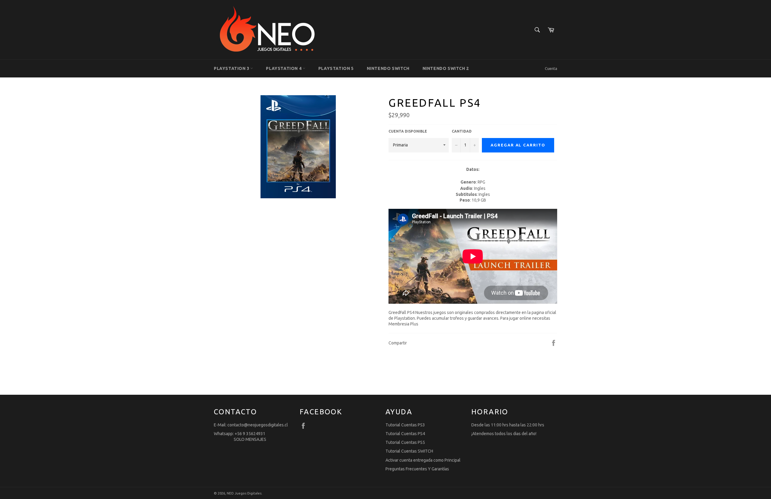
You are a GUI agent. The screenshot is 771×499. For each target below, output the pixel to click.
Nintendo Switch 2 (446, 68)
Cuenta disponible (408, 131)
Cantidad (462, 131)
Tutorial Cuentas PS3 (405, 424)
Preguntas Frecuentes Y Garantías (417, 468)
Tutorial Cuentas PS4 (405, 433)
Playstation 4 (284, 68)
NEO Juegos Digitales (244, 493)
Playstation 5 (336, 68)
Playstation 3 (232, 68)
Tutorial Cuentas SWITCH (409, 451)
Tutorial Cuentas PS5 (405, 442)
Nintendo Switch (388, 68)
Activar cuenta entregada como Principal (423, 460)
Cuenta (551, 68)
